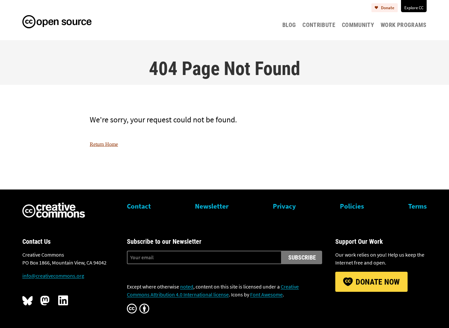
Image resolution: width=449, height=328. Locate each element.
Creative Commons (53, 211)
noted (186, 286)
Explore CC (413, 7)
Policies (352, 206)
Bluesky (27, 300)
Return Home (104, 144)
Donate (387, 7)
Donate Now (378, 282)
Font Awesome (266, 294)
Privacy (284, 206)
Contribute (318, 25)
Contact (139, 206)
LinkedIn (63, 300)
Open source (63, 20)
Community (358, 25)
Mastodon (45, 300)
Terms (417, 206)
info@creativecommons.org (53, 275)
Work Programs (404, 25)
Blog (289, 25)
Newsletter (211, 206)
